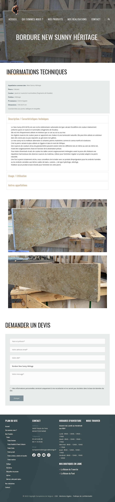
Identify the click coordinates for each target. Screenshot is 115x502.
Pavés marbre (12, 459)
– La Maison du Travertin (68, 469)
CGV (56, 496)
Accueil (13, 19)
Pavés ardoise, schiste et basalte (17, 455)
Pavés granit (11, 452)
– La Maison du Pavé (67, 473)
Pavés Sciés (11, 448)
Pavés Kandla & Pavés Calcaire (16, 444)
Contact (96, 19)
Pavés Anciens (12, 440)
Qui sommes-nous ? (32, 19)
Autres (8, 475)
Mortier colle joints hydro (13, 479)
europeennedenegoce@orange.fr (44, 450)
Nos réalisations (77, 19)
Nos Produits (55, 19)
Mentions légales (65, 496)
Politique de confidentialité (82, 496)
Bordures (9, 467)
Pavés (8, 437)
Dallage (8, 464)
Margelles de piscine (12, 471)
